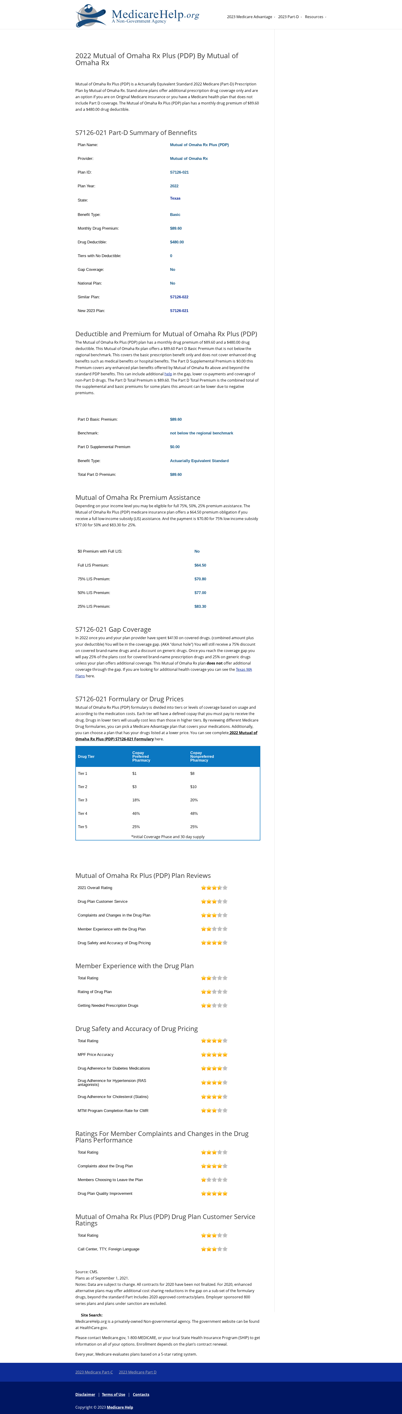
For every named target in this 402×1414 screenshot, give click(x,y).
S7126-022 (179, 297)
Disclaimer (85, 1394)
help (168, 373)
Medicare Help (120, 1407)
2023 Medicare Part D (138, 1372)
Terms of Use (113, 1394)
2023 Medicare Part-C (94, 1372)
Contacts (141, 1394)
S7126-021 (179, 311)
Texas (175, 198)
